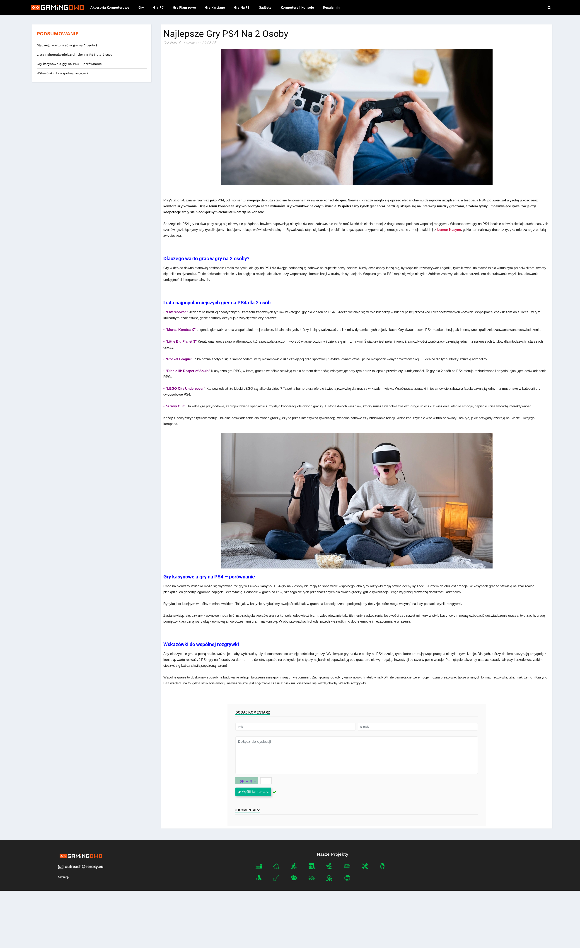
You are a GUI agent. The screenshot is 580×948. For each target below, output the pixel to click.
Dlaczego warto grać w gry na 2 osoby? (68, 45)
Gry (141, 7)
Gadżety (265, 7)
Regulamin (331, 7)
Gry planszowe (184, 7)
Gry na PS (241, 7)
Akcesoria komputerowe (109, 7)
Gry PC (158, 7)
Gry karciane (215, 7)
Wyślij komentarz (255, 791)
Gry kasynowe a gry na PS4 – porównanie (70, 64)
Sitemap (63, 877)
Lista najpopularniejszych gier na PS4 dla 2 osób (75, 54)
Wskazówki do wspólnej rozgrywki (64, 73)
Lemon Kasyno (449, 230)
